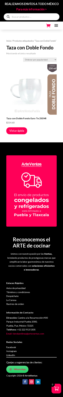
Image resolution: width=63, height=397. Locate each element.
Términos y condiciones (18, 292)
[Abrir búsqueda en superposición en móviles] (31, 17)
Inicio (8, 41)
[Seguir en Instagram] (31, 381)
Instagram (11, 351)
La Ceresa (11, 300)
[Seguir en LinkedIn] (38, 381)
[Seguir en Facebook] (25, 381)
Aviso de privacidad (16, 288)
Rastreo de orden (15, 304)
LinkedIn (10, 355)
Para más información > (31, 9)
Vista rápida (16, 130)
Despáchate (12, 296)
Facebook (11, 347)
